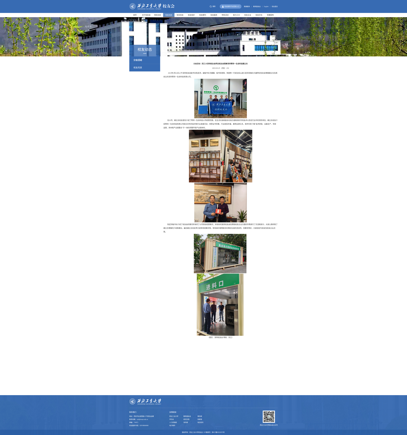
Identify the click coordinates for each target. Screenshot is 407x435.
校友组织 (191, 15)
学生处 (171, 419)
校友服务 (213, 15)
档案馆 (200, 419)
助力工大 (236, 15)
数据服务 (247, 6)
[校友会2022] (152, 6)
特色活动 (225, 15)
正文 (276, 53)
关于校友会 (146, 15)
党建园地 (270, 15)
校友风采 (138, 67)
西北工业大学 (173, 416)
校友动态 (168, 15)
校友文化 (259, 15)
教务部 (200, 416)
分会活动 (270, 53)
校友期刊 (202, 15)
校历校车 (201, 422)
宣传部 (185, 422)
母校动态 (157, 15)
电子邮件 (172, 425)
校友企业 (247, 15)
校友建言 (275, 6)
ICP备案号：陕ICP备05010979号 (214, 432)
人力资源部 (173, 422)
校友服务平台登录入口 (231, 6)
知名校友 (180, 15)
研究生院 (186, 419)
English (266, 6)
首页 (135, 15)
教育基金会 (257, 6)
